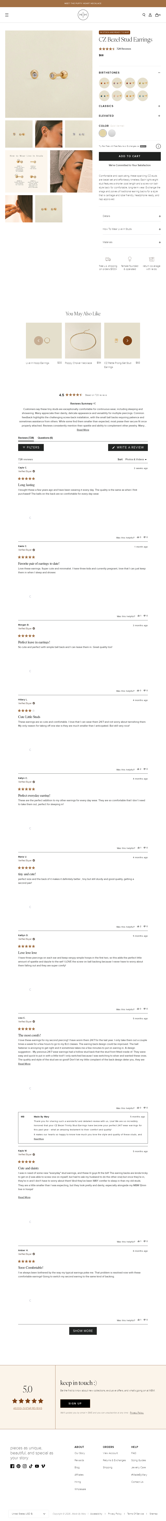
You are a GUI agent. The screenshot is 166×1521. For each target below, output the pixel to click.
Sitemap (154, 1513)
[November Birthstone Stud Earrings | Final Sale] (129, 95)
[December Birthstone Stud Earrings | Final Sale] (142, 95)
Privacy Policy (115, 1513)
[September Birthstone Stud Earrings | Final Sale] (104, 95)
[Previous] (38, 340)
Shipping (107, 1467)
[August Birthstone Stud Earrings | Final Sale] (142, 83)
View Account (110, 1453)
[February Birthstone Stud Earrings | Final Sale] (117, 83)
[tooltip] (94, 403)
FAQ (133, 1453)
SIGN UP (75, 1403)
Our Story (80, 1453)
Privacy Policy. (137, 1412)
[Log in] (150, 15)
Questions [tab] (45, 438)
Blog (77, 1467)
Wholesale (80, 1489)
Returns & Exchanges (114, 1460)
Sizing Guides (138, 1460)
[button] (83, 430)
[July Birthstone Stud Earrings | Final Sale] (129, 83)
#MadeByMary (139, 1474)
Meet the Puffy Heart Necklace (83, 3)
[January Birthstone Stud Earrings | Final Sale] (104, 83)
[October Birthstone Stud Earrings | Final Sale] (117, 95)
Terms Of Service (135, 1513)
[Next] (127, 340)
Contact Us (137, 1481)
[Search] (144, 15)
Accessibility (96, 1513)
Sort (120, 459)
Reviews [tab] (26, 438)
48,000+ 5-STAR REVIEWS (27, 1408)
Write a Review (132, 448)
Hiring (78, 1481)
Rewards (79, 1460)
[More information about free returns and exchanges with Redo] (158, 146)
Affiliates (79, 1474)
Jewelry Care (138, 1467)
